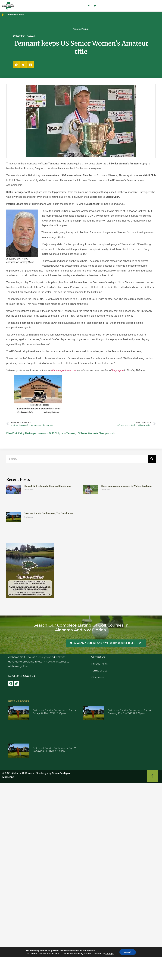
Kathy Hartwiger (27, 433)
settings (110, 953)
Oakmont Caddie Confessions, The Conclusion (48, 513)
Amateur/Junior (81, 29)
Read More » (28, 490)
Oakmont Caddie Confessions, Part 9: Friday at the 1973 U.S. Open (54, 712)
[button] (16, 64)
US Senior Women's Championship (96, 433)
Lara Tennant (68, 433)
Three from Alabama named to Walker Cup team (126, 486)
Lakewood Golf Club (48, 433)
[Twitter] (16, 683)
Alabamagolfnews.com (64, 370)
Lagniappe (118, 370)
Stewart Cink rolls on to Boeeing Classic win (47, 486)
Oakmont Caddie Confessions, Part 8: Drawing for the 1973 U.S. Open (129, 712)
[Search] (152, 459)
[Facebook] (10, 683)
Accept (127, 952)
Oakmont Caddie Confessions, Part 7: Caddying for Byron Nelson (54, 749)
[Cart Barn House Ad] (38, 413)
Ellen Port (11, 433)
